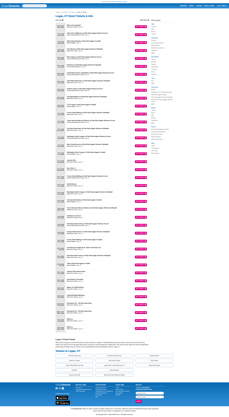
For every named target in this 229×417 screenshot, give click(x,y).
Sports (191, 6)
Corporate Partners (101, 387)
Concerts (183, 6)
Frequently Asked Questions (83, 389)
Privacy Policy (119, 389)
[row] (102, 27)
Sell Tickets (222, 6)
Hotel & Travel (209, 6)
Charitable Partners (101, 389)
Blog (97, 396)
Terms (117, 387)
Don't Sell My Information (123, 391)
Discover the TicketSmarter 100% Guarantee (114, 1)
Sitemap (118, 394)
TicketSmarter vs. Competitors (104, 391)
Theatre (199, 6)
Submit (139, 401)
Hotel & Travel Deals (101, 393)
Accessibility (119, 393)
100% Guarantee (80, 391)
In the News (99, 394)
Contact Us (79, 387)
